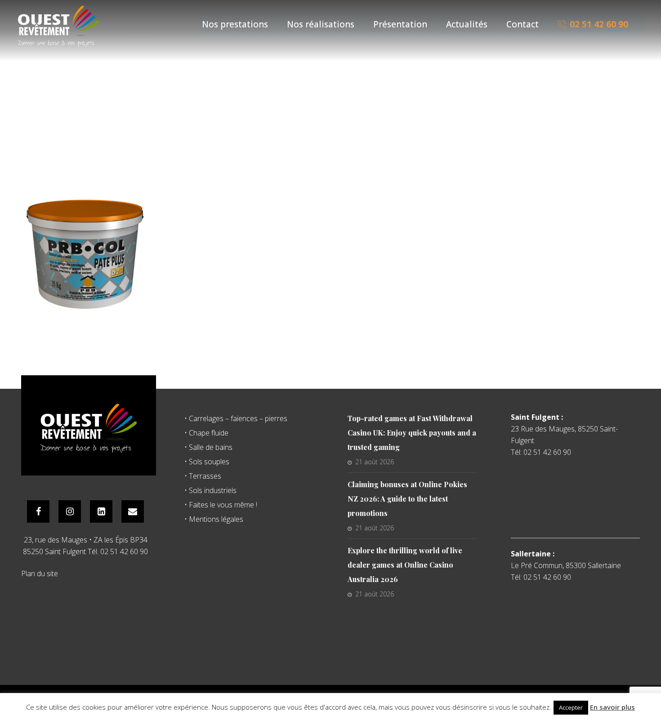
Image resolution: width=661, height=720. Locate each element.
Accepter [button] (571, 707)
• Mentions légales (213, 519)
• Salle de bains (208, 447)
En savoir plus (612, 706)
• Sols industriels (210, 490)
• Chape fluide (206, 433)
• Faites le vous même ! (220, 505)
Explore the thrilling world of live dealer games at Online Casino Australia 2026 (405, 565)
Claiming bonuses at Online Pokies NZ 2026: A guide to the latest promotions (407, 499)
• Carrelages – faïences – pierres (235, 418)
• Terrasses (202, 476)
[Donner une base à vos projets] (58, 25)
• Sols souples (206, 462)
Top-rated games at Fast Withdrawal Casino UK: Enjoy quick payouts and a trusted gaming (412, 432)
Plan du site (39, 573)
